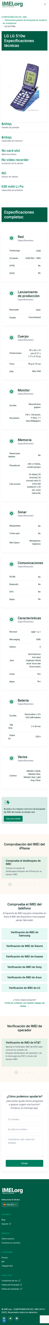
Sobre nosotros (8, 1239)
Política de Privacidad (10, 1285)
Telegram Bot (7, 1266)
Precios (5, 1258)
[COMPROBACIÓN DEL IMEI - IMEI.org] (13, 4)
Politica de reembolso (11, 1289)
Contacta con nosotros (11, 1243)
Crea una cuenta (13, 818)
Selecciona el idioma (11, 1200)
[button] (9, 884)
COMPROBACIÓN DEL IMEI (14, 17)
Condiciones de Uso (10, 1281)
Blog (3, 1220)
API (3, 1262)
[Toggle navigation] (45, 4)
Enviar (24, 1163)
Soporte (5, 1224)
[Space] (13, 1190)
